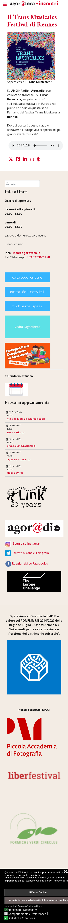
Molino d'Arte (15, 472)
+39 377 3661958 (38, 257)
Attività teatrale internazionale (26, 418)
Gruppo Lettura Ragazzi (21, 445)
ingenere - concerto (18, 459)
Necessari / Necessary (22, 910)
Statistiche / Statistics (21, 918)
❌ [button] (65, 871)
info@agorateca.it (26, 253)
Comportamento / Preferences (27, 914)
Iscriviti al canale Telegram (31, 553)
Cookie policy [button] (43, 880)
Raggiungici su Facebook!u (30, 563)
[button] (10, 159)
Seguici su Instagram (27, 543)
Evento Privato (15, 432)
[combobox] (22, 183)
